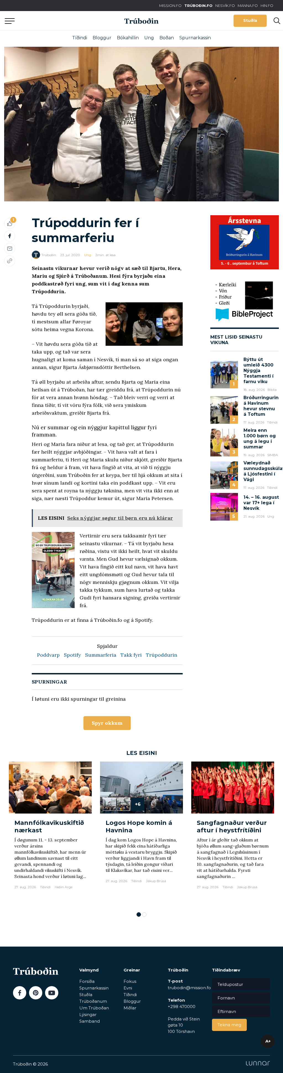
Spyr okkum (107, 723)
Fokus (130, 981)
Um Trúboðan (94, 1007)
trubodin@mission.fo (189, 987)
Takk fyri (131, 655)
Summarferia (100, 655)
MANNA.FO (248, 5)
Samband (89, 1021)
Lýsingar (87, 1014)
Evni (128, 988)
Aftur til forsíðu (51, 20)
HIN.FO (267, 5)
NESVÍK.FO (225, 5)
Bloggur (102, 37)
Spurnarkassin (195, 37)
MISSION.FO (170, 5)
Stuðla (250, 20)
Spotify (72, 655)
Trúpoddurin (161, 655)
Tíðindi (79, 37)
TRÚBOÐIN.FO (198, 5)
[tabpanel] (50, 834)
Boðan (166, 37)
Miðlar (130, 1007)
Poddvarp (48, 655)
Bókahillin (128, 37)
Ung (149, 37)
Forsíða (87, 981)
